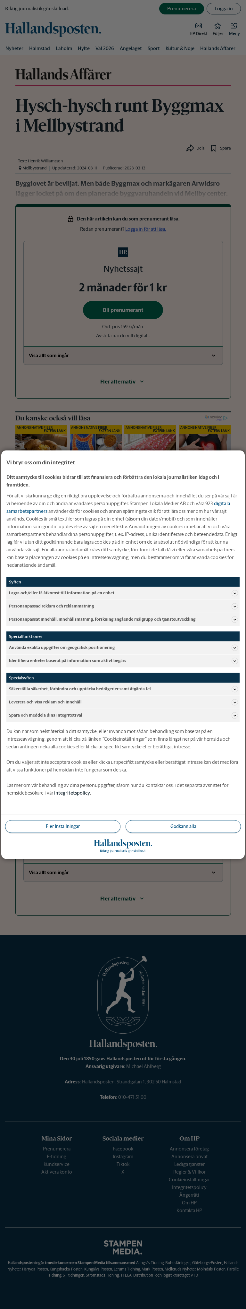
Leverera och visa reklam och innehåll (45, 702)
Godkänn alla (183, 826)
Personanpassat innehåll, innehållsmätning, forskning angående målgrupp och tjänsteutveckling (102, 619)
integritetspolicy (72, 792)
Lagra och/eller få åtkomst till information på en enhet (61, 593)
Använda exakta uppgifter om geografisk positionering (62, 647)
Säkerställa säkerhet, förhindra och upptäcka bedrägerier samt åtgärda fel (80, 689)
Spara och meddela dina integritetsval (45, 715)
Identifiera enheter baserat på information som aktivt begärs (67, 660)
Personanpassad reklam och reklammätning (51, 606)
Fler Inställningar (63, 826)
